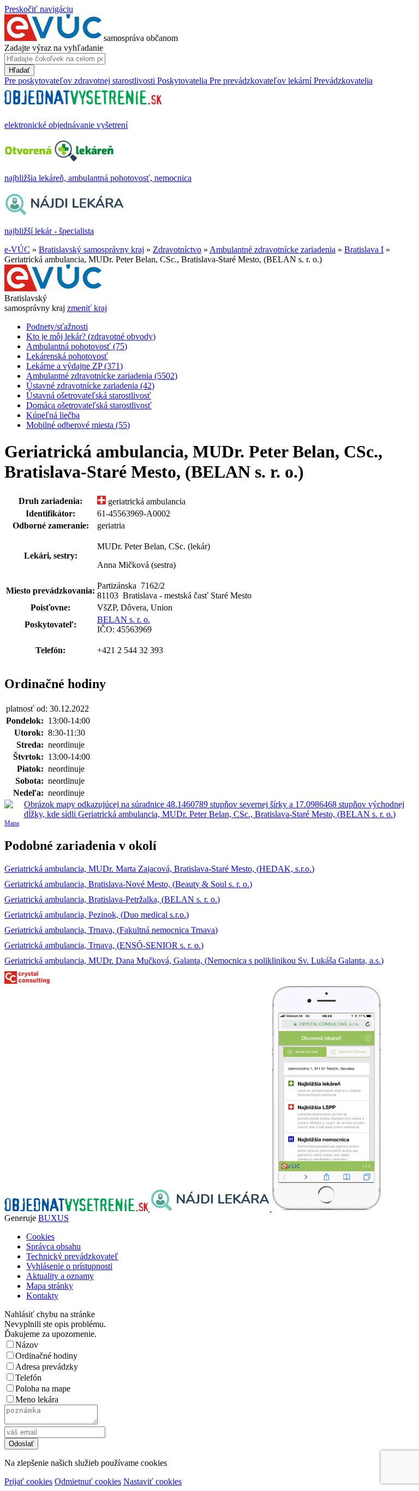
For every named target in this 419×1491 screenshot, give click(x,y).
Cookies (40, 1236)
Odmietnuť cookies (88, 1481)
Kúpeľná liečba (53, 415)
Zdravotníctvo (177, 249)
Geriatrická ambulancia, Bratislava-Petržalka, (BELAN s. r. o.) (112, 899)
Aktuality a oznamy (60, 1276)
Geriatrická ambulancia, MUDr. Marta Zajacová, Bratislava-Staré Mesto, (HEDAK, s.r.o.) (159, 868)
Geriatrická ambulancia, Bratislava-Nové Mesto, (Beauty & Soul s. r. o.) (128, 884)
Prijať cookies (28, 1481)
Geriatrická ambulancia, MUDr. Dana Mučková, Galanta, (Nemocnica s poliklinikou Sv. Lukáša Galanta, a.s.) (194, 960)
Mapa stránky (49, 1285)
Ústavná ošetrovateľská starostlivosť (88, 395)
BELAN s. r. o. (123, 619)
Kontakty (42, 1295)
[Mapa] (209, 809)
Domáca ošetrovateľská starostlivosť (89, 405)
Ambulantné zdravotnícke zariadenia (273, 249)
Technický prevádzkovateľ (72, 1256)
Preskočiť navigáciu (38, 9)
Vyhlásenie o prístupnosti (69, 1266)
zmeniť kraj (87, 308)
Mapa (11, 823)
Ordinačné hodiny (46, 1355)
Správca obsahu (53, 1246)
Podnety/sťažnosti (57, 326)
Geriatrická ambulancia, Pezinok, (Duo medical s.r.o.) (96, 914)
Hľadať (19, 70)
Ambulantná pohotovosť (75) (76, 346)
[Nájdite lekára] (211, 1208)
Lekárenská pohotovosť (67, 356)
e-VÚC (17, 249)
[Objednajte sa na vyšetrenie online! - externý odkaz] (77, 1208)
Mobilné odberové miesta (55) (78, 425)
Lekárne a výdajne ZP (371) (74, 366)
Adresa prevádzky (46, 1366)
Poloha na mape (42, 1388)
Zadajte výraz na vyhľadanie (53, 47)
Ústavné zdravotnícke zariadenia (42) (90, 385)
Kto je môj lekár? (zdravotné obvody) (90, 336)
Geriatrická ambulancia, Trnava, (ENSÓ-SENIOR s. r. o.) (103, 945)
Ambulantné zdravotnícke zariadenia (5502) (101, 375)
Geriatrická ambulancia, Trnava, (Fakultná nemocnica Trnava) (111, 930)
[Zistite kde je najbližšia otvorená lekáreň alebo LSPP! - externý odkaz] (326, 1208)
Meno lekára (36, 1399)
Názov (26, 1344)
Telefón (28, 1377)
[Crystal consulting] (27, 980)
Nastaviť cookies (152, 1481)
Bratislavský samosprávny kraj (91, 249)
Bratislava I (364, 249)
